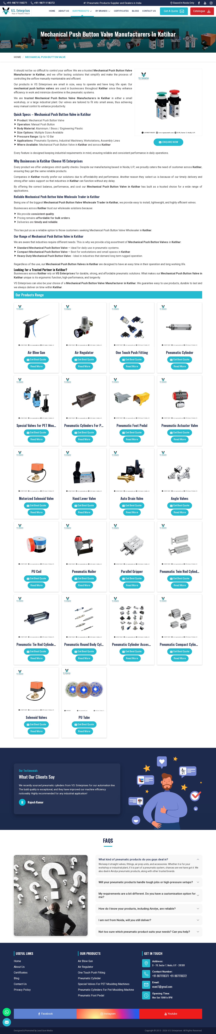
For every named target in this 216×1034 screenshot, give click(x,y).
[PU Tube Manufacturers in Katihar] (84, 690)
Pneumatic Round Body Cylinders (84, 644)
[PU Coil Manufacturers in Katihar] (36, 544)
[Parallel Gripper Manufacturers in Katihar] (132, 544)
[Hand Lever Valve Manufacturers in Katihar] (84, 471)
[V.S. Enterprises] (16, 10)
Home (52, 11)
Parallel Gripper (132, 571)
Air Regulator (84, 352)
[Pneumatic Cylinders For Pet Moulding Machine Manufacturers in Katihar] (84, 398)
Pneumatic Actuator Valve (179, 425)
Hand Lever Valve (84, 498)
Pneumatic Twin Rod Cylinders (179, 571)
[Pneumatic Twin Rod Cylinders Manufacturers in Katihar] (179, 544)
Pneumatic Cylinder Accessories (132, 644)
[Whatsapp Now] (7, 1012)
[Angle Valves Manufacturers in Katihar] (179, 471)
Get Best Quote (37, 359)
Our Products (80, 11)
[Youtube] (205, 3)
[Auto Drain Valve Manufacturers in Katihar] (132, 471)
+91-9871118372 (44, 2)
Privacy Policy (22, 989)
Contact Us (149, 11)
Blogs (135, 11)
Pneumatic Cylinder (179, 352)
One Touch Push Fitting (132, 352)
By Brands (101, 11)
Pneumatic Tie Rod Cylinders (36, 644)
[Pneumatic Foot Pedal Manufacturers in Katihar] (132, 398)
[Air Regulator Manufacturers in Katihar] (84, 325)
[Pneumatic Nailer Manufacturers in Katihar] (84, 544)
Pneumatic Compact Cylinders (179, 644)
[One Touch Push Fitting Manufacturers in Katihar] (132, 325)
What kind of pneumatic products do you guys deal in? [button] (133, 859)
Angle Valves (179, 498)
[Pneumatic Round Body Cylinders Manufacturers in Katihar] (84, 617)
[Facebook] (199, 3)
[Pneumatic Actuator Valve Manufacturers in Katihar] (179, 398)
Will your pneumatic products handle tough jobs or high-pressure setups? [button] (146, 882)
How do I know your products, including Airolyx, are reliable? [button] (137, 908)
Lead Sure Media (45, 1030)
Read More (36, 366)
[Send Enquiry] (7, 1022)
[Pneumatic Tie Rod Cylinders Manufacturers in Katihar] (36, 617)
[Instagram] (211, 3)
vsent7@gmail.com (162, 987)
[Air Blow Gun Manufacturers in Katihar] (36, 325)
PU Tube (84, 717)
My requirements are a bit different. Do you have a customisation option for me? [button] (147, 895)
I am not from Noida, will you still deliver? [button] (125, 920)
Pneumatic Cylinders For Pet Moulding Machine (84, 425)
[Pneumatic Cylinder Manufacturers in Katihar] (179, 325)
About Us (63, 11)
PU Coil (36, 571)
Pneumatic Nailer (84, 571)
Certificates (121, 11)
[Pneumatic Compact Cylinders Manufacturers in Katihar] (179, 617)
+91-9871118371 (16, 2)
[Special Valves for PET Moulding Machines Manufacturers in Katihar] (36, 398)
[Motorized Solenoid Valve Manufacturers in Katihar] (36, 471)
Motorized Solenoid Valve (36, 498)
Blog (16, 978)
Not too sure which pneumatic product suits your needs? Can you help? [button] (144, 931)
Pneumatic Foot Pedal (132, 425)
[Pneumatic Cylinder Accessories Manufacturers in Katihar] (132, 617)
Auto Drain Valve (131, 498)
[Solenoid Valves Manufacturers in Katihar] (36, 690)
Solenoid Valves (36, 717)
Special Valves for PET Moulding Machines (36, 425)
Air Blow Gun (36, 352)
